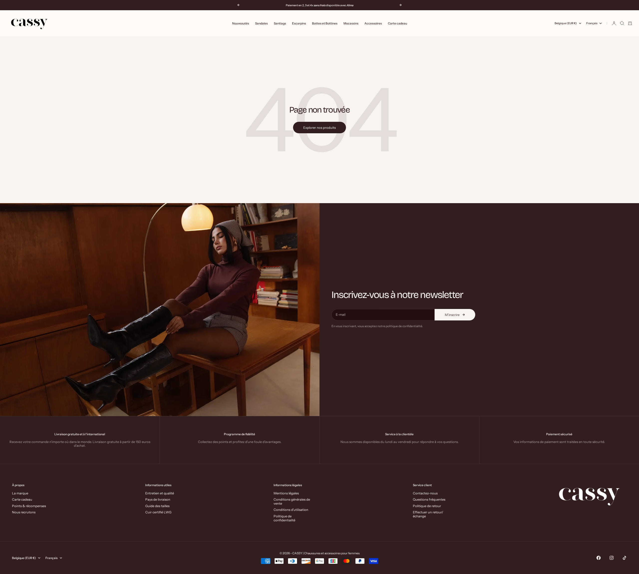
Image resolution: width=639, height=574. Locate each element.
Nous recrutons (23, 512)
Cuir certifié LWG (158, 512)
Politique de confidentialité (284, 518)
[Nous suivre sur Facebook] (598, 557)
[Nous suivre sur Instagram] (611, 557)
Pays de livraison (157, 499)
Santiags (280, 23)
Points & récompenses (29, 506)
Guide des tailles (157, 506)
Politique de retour (427, 506)
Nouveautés (240, 23)
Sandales (261, 23)
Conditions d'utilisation (291, 510)
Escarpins (299, 23)
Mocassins (350, 23)
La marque (20, 493)
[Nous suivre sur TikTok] (624, 557)
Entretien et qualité (159, 493)
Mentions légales (286, 493)
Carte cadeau (397, 23)
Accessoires (373, 23)
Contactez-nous (425, 493)
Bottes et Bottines (324, 23)
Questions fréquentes (429, 499)
